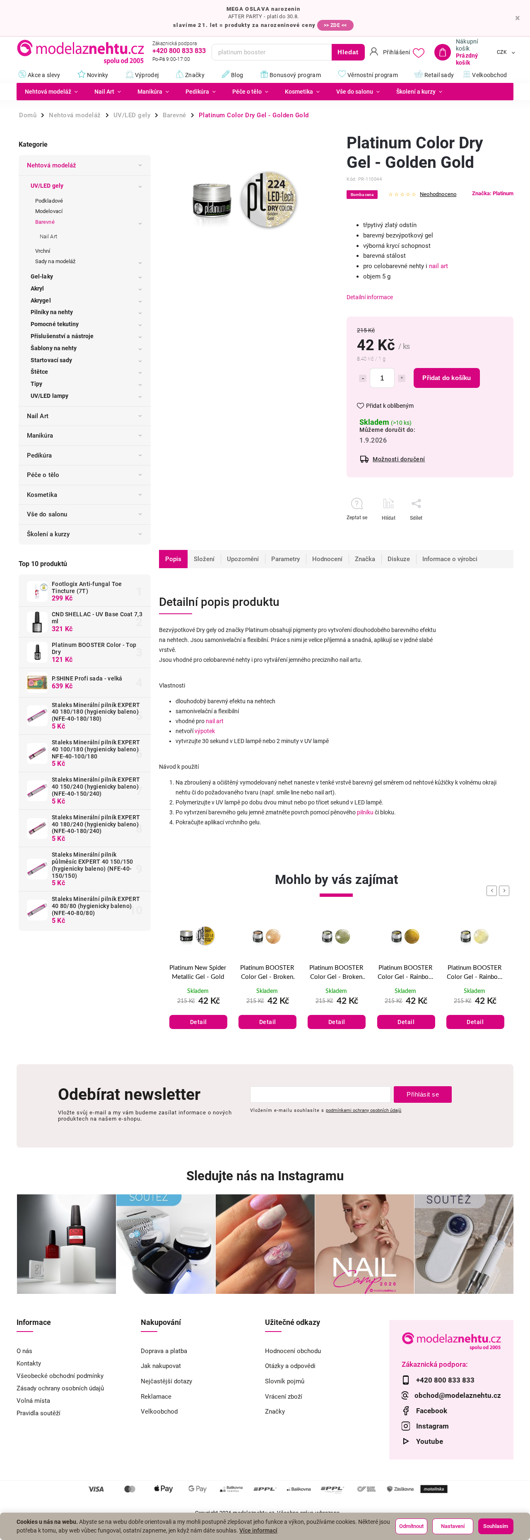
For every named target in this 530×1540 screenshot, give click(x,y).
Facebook (431, 1411)
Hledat (348, 52)
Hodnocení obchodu (293, 1351)
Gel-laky (42, 276)
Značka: (492, 193)
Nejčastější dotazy (166, 1381)
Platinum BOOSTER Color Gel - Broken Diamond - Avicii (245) (198, 973)
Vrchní (43, 251)
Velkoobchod (159, 1411)
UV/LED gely (47, 185)
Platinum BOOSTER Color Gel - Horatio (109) (474, 973)
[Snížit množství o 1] (362, 378)
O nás (24, 1351)
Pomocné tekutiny (55, 324)
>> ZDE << (335, 25)
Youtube (429, 1441)
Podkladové (49, 201)
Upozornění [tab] (243, 559)
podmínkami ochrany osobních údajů (363, 1110)
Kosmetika (42, 495)
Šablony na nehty (54, 348)
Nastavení (453, 1526)
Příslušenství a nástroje (62, 336)
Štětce (39, 371)
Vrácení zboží (283, 1396)
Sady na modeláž (55, 261)
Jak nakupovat (161, 1366)
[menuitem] (51, 91)
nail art (438, 266)
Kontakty (29, 1363)
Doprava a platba (164, 1351)
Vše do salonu (47, 514)
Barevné (45, 222)
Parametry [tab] (285, 559)
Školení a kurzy (48, 534)
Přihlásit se (423, 1094)
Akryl (37, 288)
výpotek (205, 731)
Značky (275, 1411)
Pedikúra (39, 455)
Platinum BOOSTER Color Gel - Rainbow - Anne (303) (406, 973)
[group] (197, 983)
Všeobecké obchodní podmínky (60, 1376)
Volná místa (33, 1400)
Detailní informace (370, 297)
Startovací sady (51, 360)
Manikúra (40, 435)
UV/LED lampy (49, 395)
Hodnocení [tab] (327, 559)
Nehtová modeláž (52, 165)
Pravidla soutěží (38, 1413)
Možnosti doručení (399, 459)
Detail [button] (198, 1022)
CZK (502, 52)
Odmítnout (411, 1526)
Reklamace (156, 1396)
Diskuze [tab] (399, 559)
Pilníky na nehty (52, 312)
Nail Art (48, 236)
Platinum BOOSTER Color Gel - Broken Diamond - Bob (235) (267, 973)
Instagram (432, 1426)
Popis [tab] (173, 559)
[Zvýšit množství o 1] (401, 378)
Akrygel (41, 300)
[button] (197, 1013)
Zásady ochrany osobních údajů (60, 1388)
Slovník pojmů (284, 1381)
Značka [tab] (365, 559)
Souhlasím (495, 1526)
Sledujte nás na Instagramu (265, 1176)
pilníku (365, 812)
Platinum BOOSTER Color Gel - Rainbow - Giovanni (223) (336, 973)
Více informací (258, 1530)
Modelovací (49, 211)
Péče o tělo (43, 475)
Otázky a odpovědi (290, 1366)
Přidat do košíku (446, 377)
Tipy (36, 383)
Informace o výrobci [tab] (449, 559)
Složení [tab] (204, 559)
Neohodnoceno (438, 194)
